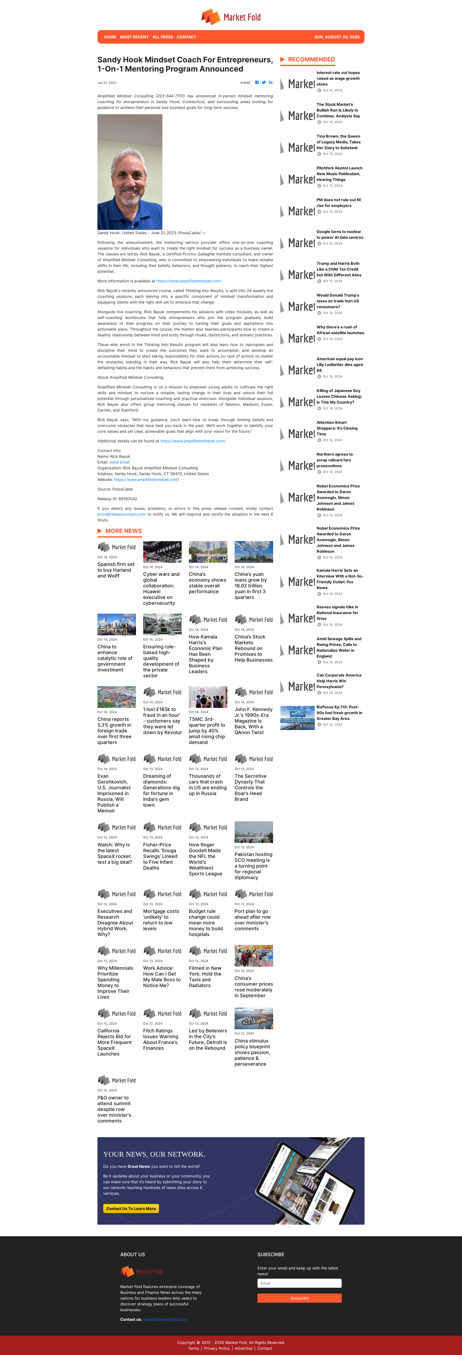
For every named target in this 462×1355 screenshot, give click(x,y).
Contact (264, 1348)
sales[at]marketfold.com (165, 1319)
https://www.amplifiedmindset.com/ (188, 281)
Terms (193, 1348)
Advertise (243, 1348)
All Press (163, 36)
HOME (110, 36)
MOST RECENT (134, 36)
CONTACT (186, 36)
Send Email (119, 462)
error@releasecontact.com (121, 514)
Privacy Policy (217, 1348)
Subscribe (300, 1298)
